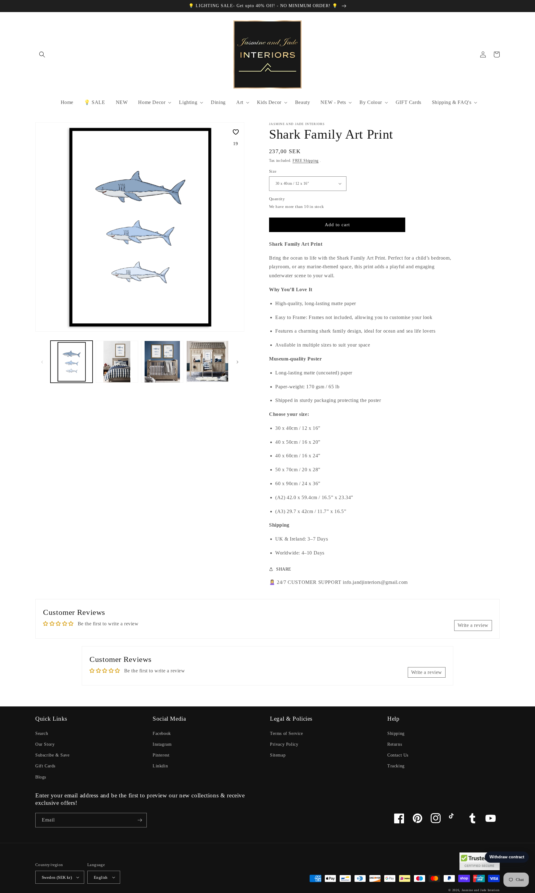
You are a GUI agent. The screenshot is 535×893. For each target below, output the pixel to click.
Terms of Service (286, 733)
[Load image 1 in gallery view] (71, 362)
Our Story (44, 744)
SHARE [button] (283, 569)
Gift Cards (45, 766)
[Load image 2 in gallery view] (117, 362)
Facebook (162, 733)
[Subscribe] (139, 820)
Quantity (277, 198)
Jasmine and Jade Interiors (481, 890)
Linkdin (160, 766)
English (101, 877)
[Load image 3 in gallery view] (162, 362)
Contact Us (397, 755)
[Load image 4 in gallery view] (207, 362)
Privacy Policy (284, 744)
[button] (42, 54)
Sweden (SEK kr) (57, 877)
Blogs (40, 777)
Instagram (162, 744)
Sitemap (277, 755)
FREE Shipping (306, 160)
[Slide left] (42, 362)
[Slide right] (237, 362)
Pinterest (161, 755)
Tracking (396, 766)
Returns (394, 744)
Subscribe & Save (52, 755)
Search (41, 733)
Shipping (396, 733)
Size (273, 171)
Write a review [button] (473, 625)
